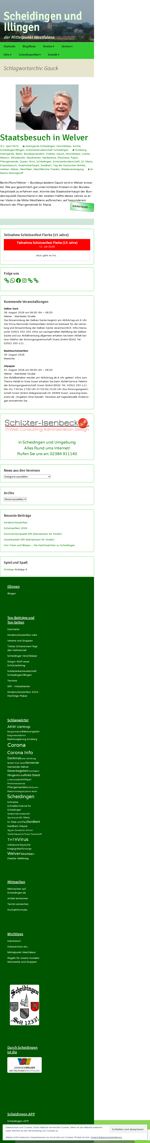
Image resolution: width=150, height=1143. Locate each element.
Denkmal (13, 758)
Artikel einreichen (17, 898)
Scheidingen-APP (18, 1121)
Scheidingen (43, 161)
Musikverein (34, 157)
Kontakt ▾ (53, 54)
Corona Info (20, 752)
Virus (22, 839)
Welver (14, 169)
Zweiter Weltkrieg (18, 858)
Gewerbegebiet (17, 770)
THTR (12, 840)
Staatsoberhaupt (28, 165)
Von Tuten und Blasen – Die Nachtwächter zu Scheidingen (39, 545)
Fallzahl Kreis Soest (16, 763)
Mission (4, 157)
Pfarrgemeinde (9, 161)
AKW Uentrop (18, 727)
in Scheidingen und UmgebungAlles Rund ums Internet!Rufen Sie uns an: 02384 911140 (47, 448)
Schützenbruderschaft (66, 161)
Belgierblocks (13, 735)
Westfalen (26, 169)
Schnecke (12, 802)
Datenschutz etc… (18, 946)
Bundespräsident (34, 153)
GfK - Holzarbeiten (18, 686)
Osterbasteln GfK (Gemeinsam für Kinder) (29, 539)
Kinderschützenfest (15, 522)
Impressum (14, 941)
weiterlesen (83, 207)
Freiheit (50, 153)
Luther (86, 153)
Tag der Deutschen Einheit (69, 165)
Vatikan (4, 169)
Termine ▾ (48, 46)
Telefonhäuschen (15, 834)
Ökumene (63, 157)
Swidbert (46, 165)
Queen (24, 161)
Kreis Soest (32, 775)
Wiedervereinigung (72, 169)
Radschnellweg (14, 791)
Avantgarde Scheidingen (40, 146)
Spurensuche (13, 817)
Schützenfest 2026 (15, 528)
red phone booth (29, 791)
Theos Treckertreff (33, 834)
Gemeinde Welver (18, 766)
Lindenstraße (13, 780)
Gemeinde (32, 762)
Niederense (49, 157)
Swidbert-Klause (17, 826)
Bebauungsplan (31, 731)
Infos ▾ (8, 54)
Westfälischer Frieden (46, 169)
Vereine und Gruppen (20, 640)
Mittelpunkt (18, 157)
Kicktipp (9, 569)
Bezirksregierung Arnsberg (22, 739)
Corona (16, 745)
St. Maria (86, 161)
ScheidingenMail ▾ (30, 54)
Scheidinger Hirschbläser (22, 655)
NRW (22, 780)
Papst (74, 157)
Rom (32, 161)
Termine (12, 680)
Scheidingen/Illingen (12, 150)
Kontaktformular (17, 909)
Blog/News (29, 46)
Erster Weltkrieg (28, 758)
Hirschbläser (63, 146)
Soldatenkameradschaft (18, 814)
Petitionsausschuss (16, 783)
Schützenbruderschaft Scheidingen (47, 150)
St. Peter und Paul (17, 822)
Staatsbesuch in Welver (44, 137)
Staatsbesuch (8, 165)
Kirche (76, 146)
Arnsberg (80, 150)
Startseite (9, 46)
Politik (28, 787)
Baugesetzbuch (14, 731)
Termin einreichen (18, 904)
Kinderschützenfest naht (22, 635)
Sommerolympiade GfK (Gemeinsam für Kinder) (33, 533)
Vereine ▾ (67, 46)
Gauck (60, 153)
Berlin (19, 153)
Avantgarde (7, 153)
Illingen (11, 593)
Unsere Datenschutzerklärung (106, 1137)
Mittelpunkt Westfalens (21, 952)
